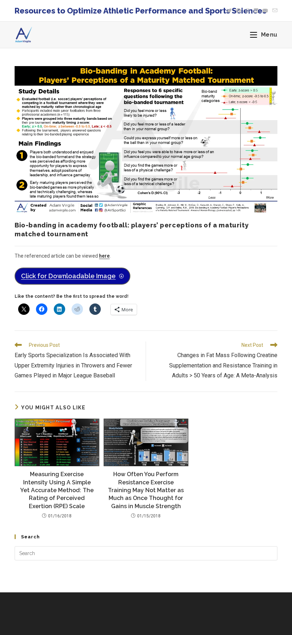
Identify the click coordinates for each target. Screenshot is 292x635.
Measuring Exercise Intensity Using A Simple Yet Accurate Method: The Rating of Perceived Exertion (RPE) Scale (57, 490)
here (104, 256)
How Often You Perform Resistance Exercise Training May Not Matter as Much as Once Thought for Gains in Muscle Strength (146, 490)
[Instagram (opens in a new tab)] (247, 10)
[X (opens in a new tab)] (229, 10)
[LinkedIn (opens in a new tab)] (256, 10)
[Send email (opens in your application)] (273, 10)
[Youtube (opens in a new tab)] (265, 10)
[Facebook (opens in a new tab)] (238, 10)
